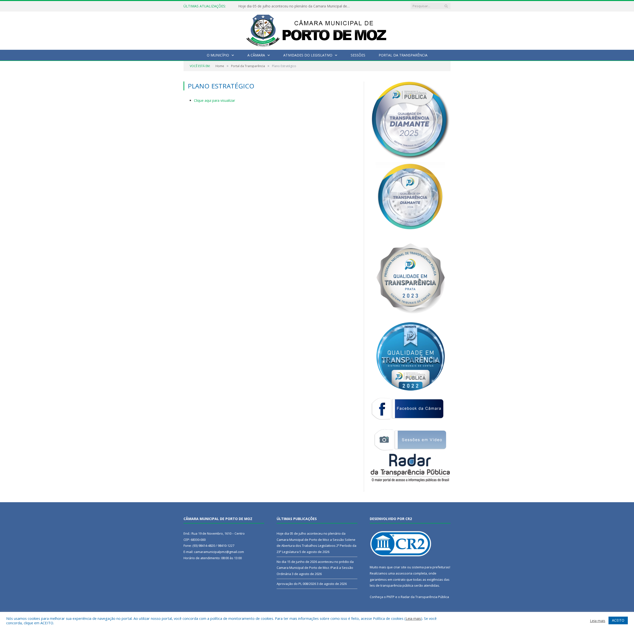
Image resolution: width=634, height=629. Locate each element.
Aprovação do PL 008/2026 (296, 583)
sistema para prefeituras (430, 567)
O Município (218, 55)
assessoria (404, 573)
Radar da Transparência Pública (425, 597)
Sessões (358, 55)
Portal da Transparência (403, 55)
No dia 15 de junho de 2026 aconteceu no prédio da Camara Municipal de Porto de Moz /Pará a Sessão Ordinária (315, 567)
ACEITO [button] (618, 620)
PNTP (391, 597)
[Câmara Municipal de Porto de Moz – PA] (317, 29)
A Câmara (256, 55)
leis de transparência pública (391, 585)
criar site (400, 567)
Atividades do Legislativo (307, 55)
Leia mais (413, 618)
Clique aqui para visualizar (214, 100)
